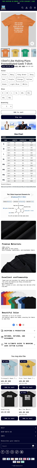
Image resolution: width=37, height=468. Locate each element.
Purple (11, 79)
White (25, 84)
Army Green (21, 75)
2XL (22, 93)
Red (3, 79)
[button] (35, 8)
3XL (28, 93)
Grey (31, 75)
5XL (10, 98)
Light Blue (14, 84)
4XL (3, 98)
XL (17, 93)
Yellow (29, 79)
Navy (12, 75)
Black (4, 75)
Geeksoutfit (19, 465)
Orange (20, 79)
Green (4, 84)
